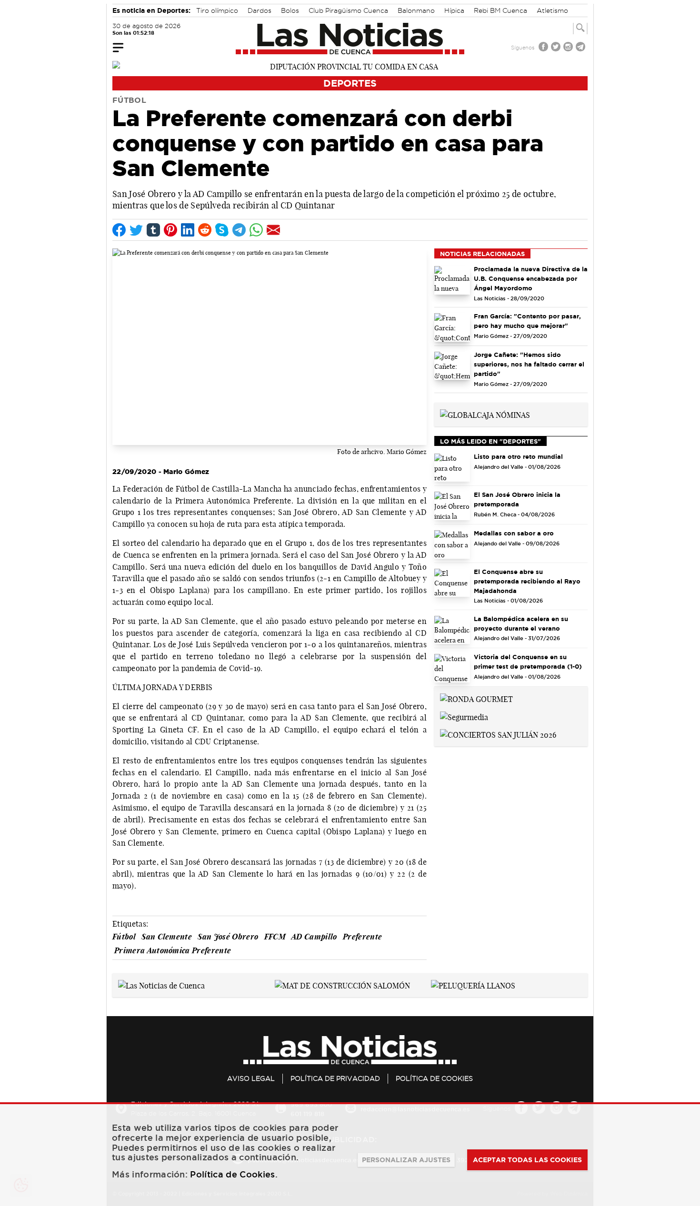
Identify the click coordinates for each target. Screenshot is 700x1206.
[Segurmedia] (464, 716)
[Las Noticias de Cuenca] (350, 38)
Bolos (290, 10)
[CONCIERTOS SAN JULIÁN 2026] (498, 734)
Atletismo (552, 10)
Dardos (259, 10)
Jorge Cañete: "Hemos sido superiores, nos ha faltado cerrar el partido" (529, 364)
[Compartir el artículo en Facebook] (119, 230)
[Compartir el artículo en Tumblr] (153, 230)
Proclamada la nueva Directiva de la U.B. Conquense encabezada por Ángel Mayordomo (531, 278)
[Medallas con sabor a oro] (452, 544)
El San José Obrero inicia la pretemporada (517, 499)
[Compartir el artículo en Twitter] (136, 230)
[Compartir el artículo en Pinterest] (170, 230)
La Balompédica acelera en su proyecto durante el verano (521, 623)
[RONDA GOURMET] (476, 698)
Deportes (350, 83)
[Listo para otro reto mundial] (452, 468)
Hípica (454, 10)
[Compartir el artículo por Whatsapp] (256, 230)
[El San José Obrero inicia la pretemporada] (452, 506)
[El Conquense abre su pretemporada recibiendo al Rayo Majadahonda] (452, 583)
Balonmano (416, 10)
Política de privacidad (335, 1078)
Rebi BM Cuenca (500, 10)
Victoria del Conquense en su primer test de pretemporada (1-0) (528, 661)
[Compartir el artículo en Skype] (222, 230)
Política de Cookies (434, 1078)
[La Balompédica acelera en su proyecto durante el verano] (452, 630)
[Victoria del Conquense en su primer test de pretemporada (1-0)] (452, 668)
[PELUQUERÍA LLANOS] (473, 984)
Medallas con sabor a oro (514, 533)
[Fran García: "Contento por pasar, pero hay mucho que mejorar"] (452, 327)
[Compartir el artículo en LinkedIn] (187, 230)
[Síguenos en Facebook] (544, 47)
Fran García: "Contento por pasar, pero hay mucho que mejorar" (527, 321)
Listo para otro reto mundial (518, 456)
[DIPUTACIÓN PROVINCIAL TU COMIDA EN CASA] (350, 65)
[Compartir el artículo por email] (273, 230)
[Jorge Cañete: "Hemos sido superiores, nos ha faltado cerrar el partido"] (452, 366)
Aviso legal (251, 1078)
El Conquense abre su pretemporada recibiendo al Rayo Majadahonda (527, 581)
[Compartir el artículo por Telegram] (239, 230)
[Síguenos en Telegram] (581, 47)
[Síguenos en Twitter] (556, 47)
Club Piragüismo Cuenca (348, 10)
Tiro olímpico (217, 10)
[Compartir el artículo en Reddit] (204, 230)
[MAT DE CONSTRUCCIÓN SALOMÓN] (342, 984)
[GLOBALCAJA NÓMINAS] (485, 414)
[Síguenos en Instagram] (569, 47)
